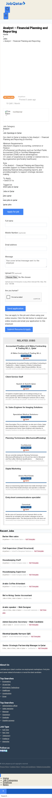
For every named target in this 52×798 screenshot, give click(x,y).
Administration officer (9, 706)
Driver (4, 696)
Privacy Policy (4, 767)
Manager (5, 711)
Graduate (5, 717)
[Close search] (3, 791)
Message (9, 257)
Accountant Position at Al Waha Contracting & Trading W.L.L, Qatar (26, 347)
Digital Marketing (13, 469)
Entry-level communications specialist (23, 497)
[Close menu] (0, 775)
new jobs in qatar (10, 200)
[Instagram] (3, 751)
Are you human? (11, 290)
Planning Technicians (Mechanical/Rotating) (26, 438)
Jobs (5, 39)
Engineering (6, 681)
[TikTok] (6, 751)
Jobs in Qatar (8, 191)
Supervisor (6, 715)
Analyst (6, 129)
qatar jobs (7, 205)
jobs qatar (7, 196)
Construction (6, 693)
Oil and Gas (6, 684)
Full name (9, 221)
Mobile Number (15, 233)
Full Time (5, 730)
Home (5, 34)
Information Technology (10, 687)
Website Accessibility (43, 767)
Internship (5, 741)
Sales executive (7, 708)
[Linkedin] (4, 751)
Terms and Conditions (28, 767)
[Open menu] (6, 16)
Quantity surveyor (8, 720)
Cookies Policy (15, 767)
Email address (11, 245)
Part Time (5, 733)
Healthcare (6, 690)
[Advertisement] (26, 69)
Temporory (6, 736)
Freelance (5, 739)
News (6, 784)
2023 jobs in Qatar (10, 187)
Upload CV (13, 273)
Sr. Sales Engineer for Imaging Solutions (24, 407)
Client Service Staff (14, 377)
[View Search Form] (7, 10)
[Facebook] (1, 751)
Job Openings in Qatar (12, 133)
